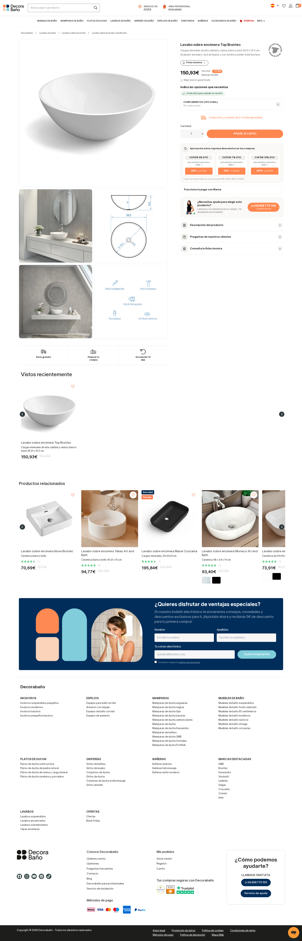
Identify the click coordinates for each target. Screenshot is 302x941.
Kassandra (224, 772)
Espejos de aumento (98, 716)
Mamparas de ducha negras (168, 707)
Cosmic (222, 793)
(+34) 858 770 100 (256, 882)
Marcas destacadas (234, 759)
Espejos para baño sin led (101, 703)
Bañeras (159, 759)
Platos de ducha (33, 759)
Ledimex (223, 781)
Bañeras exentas (162, 764)
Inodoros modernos (31, 707)
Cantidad (185, 126)
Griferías (93, 759)
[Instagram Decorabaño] (27, 878)
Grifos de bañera (96, 764)
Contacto (92, 874)
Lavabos (27, 812)
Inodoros (28, 698)
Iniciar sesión (164, 859)
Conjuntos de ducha (98, 772)
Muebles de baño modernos (234, 716)
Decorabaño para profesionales (105, 884)
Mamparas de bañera (164, 733)
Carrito (161, 869)
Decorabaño (27, 33)
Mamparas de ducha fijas (166, 712)
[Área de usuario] (290, 6)
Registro (162, 864)
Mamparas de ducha (164, 724)
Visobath (223, 777)
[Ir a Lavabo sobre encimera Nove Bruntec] (49, 518)
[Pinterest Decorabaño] (42, 878)
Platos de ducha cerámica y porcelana (42, 777)
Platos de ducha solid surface (37, 764)
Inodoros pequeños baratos (36, 716)
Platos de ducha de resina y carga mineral (43, 772)
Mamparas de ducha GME (167, 737)
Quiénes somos (96, 859)
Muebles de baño (231, 698)
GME (221, 764)
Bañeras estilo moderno (166, 772)
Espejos (92, 698)
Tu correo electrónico (167, 647)
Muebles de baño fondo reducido (237, 707)
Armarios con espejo (98, 707)
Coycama (223, 789)
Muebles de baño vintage (232, 724)
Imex (221, 798)
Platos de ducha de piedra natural (39, 768)
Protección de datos (183, 931)
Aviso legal (159, 931)
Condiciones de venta (242, 931)
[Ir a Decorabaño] (46, 855)
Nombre (159, 630)
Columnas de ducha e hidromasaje (105, 781)
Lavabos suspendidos (33, 817)
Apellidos (222, 630)
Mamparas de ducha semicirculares (172, 720)
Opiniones (93, 864)
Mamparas (160, 698)
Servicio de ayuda (255, 893)
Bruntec (223, 768)
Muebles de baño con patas (234, 728)
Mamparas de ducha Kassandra (170, 728)
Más (259, 21)
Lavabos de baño (47, 33)
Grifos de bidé (94, 785)
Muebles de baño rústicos (233, 720)
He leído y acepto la (179, 662)
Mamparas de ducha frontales (169, 741)
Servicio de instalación (100, 889)
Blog (89, 879)
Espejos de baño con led (100, 712)
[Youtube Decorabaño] (35, 878)
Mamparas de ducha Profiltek (169, 745)
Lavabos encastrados (32, 821)
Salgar (222, 785)
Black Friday (93, 821)
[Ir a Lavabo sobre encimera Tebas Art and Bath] (109, 518)
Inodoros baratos (30, 712)
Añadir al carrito (244, 133)
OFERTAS (92, 812)
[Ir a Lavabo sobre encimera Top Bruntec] (49, 410)
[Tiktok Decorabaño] (49, 878)
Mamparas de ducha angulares (170, 703)
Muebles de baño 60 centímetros (237, 712)
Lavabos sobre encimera (74, 33)
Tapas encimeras (30, 829)
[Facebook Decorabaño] (20, 878)
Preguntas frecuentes (100, 869)
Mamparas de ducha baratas (168, 716)
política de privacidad (189, 662)
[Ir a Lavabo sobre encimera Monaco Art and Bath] (230, 518)
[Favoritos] (284, 5)
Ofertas (90, 817)
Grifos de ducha (95, 777)
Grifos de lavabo (95, 768)
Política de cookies (213, 931)
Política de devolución (192, 935)
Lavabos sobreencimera (34, 825)
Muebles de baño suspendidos (236, 703)
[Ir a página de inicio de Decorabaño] (14, 9)
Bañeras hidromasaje (164, 768)
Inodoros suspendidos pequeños (39, 703)
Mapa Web (218, 935)
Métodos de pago (163, 935)
